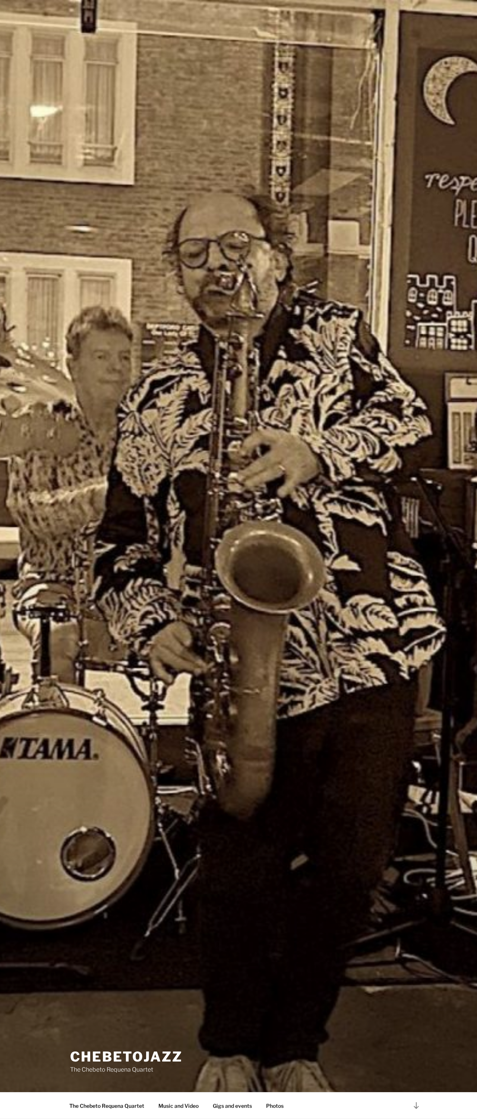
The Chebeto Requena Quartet (106, 1106)
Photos (275, 1106)
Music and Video (178, 1106)
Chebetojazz (126, 1056)
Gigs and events (232, 1106)
